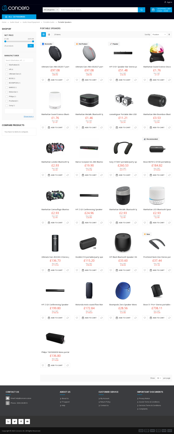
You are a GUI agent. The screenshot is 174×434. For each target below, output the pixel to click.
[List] (48, 34)
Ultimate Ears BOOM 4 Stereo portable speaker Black (65, 257)
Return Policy (105, 402)
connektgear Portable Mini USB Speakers (127, 114)
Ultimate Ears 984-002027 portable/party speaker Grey (100, 66)
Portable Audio (48, 22)
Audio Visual (14, 22)
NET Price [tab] (9, 35)
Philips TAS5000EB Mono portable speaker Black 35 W (65, 352)
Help (63, 405)
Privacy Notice (144, 398)
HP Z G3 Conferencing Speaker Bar (90, 209)
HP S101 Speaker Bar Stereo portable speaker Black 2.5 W (135, 66)
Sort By (147, 34)
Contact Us (104, 405)
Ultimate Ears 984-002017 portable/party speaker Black (66, 66)
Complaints (143, 409)
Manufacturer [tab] (11, 55)
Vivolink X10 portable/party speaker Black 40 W (96, 257)
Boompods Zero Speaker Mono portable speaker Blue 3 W (135, 304)
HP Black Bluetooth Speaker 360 (123, 257)
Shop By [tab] (6, 28)
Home (4, 22)
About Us (65, 398)
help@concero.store (23, 398)
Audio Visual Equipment (31, 22)
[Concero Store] (15, 8)
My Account (104, 398)
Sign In (169, 2)
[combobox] (98, 9)
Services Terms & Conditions (150, 405)
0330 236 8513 (22, 403)
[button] (42, 79)
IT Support (66, 402)
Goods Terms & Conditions (149, 402)
